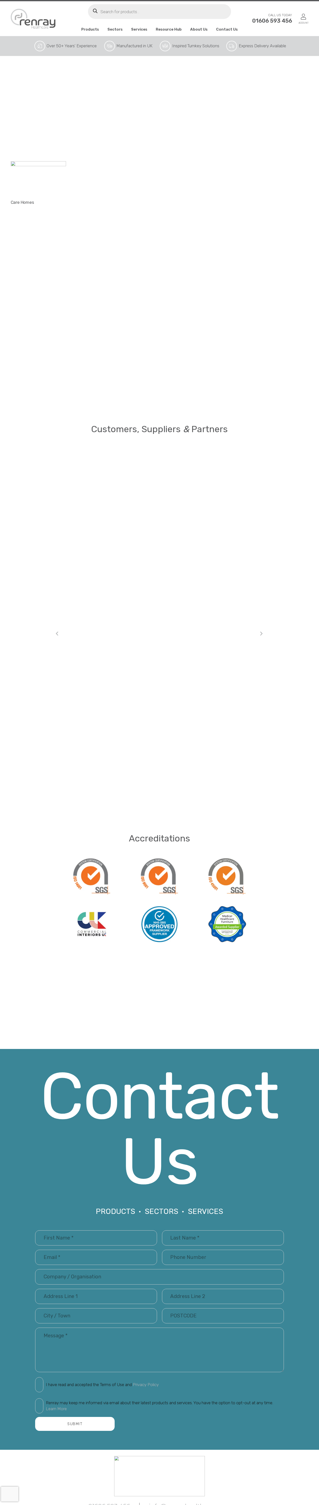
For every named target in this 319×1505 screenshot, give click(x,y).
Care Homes (22, 202)
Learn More (56, 1408)
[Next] (261, 633)
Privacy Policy (146, 1384)
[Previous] (57, 633)
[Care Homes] (38, 179)
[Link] (303, 16)
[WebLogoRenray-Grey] (33, 19)
